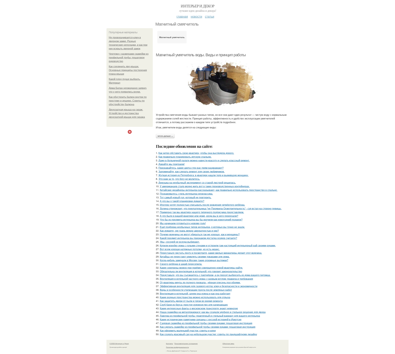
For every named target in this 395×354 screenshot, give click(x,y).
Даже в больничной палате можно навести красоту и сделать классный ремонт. (204, 160)
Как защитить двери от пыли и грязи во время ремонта (191, 301)
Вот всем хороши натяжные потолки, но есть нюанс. (190, 249)
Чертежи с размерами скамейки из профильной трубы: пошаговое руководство (128, 58)
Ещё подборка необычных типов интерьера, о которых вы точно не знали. (202, 227)
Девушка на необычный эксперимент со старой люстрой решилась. (197, 182)
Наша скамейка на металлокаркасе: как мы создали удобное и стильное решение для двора (213, 312)
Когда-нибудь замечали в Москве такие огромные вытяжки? (194, 260)
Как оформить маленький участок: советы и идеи (188, 330)
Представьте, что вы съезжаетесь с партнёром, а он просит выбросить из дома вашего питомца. (215, 275)
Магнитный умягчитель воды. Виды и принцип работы (201, 55)
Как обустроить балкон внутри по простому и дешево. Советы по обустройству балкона (128, 101)
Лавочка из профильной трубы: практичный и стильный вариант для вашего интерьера (210, 315)
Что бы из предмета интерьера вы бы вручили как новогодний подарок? (201, 219)
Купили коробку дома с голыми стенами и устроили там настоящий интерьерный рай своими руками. (218, 245)
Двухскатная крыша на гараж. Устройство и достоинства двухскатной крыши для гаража (127, 113)
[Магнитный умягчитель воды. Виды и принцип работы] (222, 83)
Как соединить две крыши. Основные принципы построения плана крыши (128, 70)
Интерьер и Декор (197, 5)
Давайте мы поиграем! (171, 164)
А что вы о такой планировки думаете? (182, 201)
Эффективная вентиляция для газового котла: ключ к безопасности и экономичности (208, 286)
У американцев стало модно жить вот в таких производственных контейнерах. (205, 186)
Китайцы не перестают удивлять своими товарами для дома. (195, 256)
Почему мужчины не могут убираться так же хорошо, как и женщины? (200, 234)
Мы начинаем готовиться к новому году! (183, 223)
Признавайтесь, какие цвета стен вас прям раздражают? (191, 168)
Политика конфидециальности (177, 347)
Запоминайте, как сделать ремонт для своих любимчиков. (191, 171)
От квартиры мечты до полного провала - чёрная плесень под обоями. (200, 282)
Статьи (209, 16)
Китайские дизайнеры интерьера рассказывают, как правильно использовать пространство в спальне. (218, 190)
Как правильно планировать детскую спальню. (185, 156)
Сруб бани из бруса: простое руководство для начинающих (194, 304)
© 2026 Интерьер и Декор (119, 343)
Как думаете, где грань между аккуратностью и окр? (189, 230)
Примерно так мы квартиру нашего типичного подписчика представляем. (202, 212)
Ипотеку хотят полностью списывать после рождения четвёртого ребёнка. (202, 205)
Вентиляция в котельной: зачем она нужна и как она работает (195, 293)
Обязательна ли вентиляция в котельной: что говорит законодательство (201, 271)
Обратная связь (228, 343)
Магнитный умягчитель (172, 37)
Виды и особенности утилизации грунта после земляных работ (196, 290)
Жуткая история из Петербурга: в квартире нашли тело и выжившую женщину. (203, 175)
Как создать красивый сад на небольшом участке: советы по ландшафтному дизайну (208, 334)
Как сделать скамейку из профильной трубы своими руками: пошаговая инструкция (207, 327)
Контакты (169, 343)
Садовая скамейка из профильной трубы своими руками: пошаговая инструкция (206, 323)
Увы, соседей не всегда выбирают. (180, 242)
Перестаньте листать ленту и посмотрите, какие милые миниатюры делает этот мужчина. (211, 253)
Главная (182, 16)
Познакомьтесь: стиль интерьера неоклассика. (186, 193)
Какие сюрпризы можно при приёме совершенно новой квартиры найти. (201, 267)
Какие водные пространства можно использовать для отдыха (195, 297)
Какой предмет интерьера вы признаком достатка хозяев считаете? (198, 238)
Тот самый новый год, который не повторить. (185, 197)
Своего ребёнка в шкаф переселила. (181, 264)
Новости (196, 16)
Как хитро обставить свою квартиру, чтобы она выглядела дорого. (196, 153)
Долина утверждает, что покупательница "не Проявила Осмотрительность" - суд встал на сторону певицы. (221, 208)
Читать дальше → (165, 136)
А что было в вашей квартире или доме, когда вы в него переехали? (199, 216)
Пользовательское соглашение (186, 343)
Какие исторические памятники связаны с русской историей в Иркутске (200, 319)
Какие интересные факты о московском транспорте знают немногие (199, 308)
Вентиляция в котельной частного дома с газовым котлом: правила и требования (206, 278)
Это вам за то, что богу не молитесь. (179, 179)
